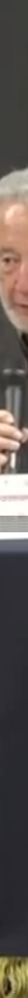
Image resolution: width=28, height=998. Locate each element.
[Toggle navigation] (26, 3)
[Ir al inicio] (13, 3)
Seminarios (14, 520)
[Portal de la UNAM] (1, 3)
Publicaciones (14, 523)
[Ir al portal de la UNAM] (4, 499)
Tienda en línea (14, 527)
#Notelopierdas (14, 530)
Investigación (14, 517)
